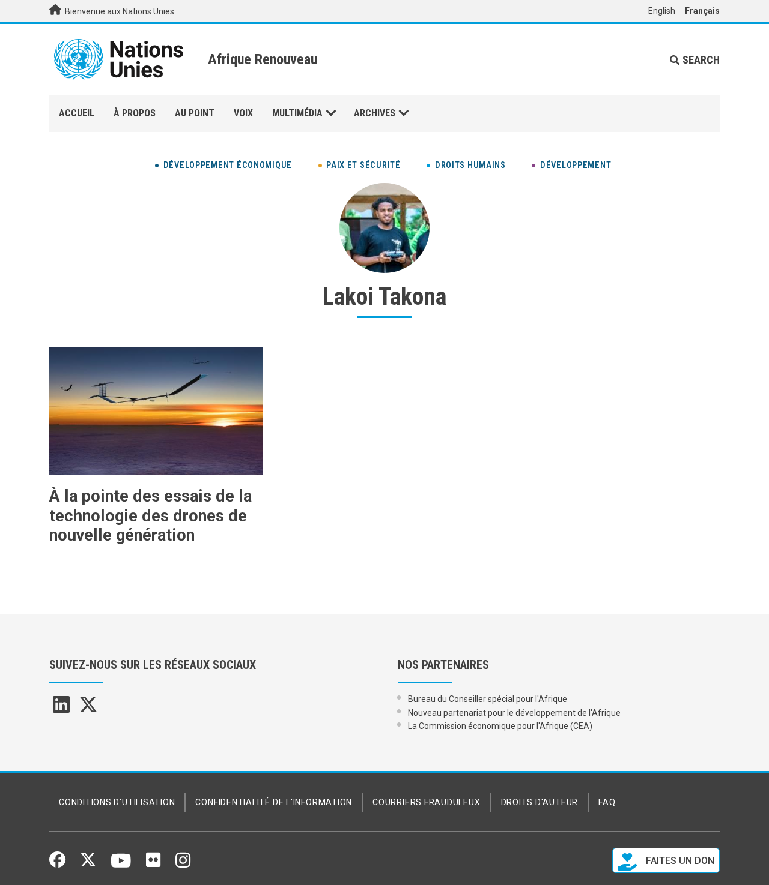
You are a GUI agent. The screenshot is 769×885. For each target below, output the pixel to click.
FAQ (606, 802)
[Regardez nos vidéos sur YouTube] (121, 866)
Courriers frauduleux (426, 802)
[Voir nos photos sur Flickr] (153, 864)
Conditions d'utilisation (117, 802)
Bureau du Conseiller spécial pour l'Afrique (487, 699)
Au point (194, 113)
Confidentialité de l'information (273, 802)
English (661, 11)
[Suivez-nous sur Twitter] (88, 863)
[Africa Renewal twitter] (88, 708)
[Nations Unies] (118, 59)
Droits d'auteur (540, 802)
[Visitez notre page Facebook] (57, 863)
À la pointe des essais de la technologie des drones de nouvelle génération (150, 516)
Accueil (76, 113)
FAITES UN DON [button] (678, 861)
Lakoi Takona (384, 297)
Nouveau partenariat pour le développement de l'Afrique (514, 713)
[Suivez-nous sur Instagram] (183, 864)
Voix (243, 113)
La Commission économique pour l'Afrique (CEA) (500, 726)
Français (702, 11)
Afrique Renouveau (262, 59)
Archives (374, 113)
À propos (135, 113)
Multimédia (297, 113)
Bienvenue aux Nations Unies (118, 11)
